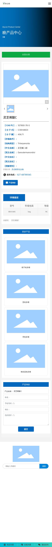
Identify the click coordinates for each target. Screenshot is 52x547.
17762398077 (8, 494)
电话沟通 (10, 545)
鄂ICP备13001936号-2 (11, 537)
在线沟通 (27, 545)
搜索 (44, 466)
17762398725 (8, 499)
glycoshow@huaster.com (17, 513)
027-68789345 (24, 174)
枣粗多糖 (25, 337)
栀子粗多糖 (26, 267)
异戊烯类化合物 (18, 169)
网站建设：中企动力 (10, 541)
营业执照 (25, 537)
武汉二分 (23, 541)
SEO (32, 537)
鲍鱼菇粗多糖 (26, 372)
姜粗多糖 (25, 302)
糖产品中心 (12, 32)
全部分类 (26, 55)
